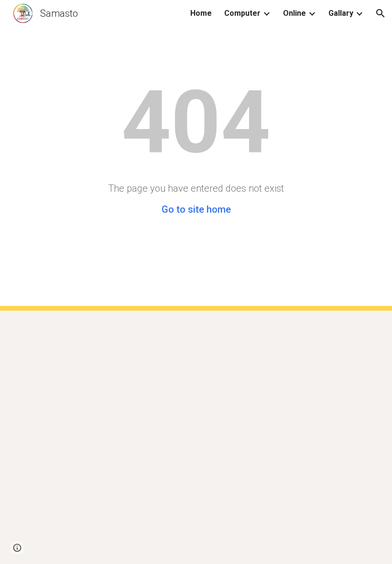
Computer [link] (242, 13)
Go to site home (196, 209)
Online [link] (294, 13)
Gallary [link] (340, 13)
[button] (380, 13)
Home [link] (201, 13)
